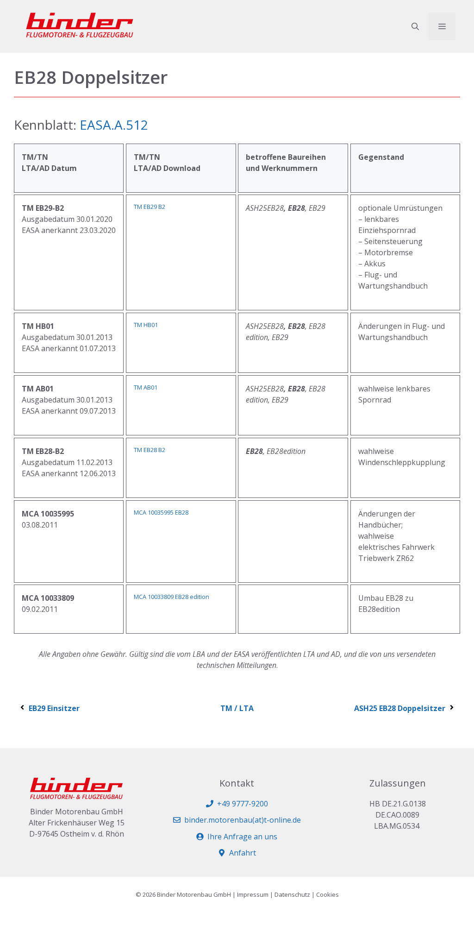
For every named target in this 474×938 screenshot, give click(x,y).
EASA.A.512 (114, 124)
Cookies (327, 894)
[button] (415, 26)
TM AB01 (145, 387)
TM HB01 (146, 325)
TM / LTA (237, 708)
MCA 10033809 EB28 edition (171, 596)
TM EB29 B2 (149, 206)
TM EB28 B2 (149, 450)
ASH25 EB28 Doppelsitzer (399, 708)
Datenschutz (292, 894)
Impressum (252, 894)
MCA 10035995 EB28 (161, 512)
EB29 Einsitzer (54, 708)
